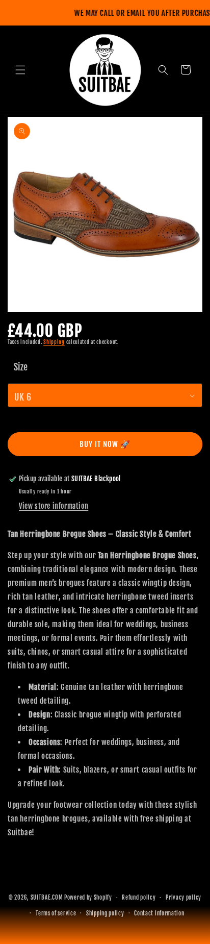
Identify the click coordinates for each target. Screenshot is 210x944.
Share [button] (26, 863)
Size (21, 366)
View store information (53, 506)
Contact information (159, 913)
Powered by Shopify (88, 897)
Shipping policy (105, 913)
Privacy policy (183, 897)
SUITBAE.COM (47, 897)
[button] (20, 70)
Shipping (54, 342)
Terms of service (56, 913)
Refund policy (138, 897)
